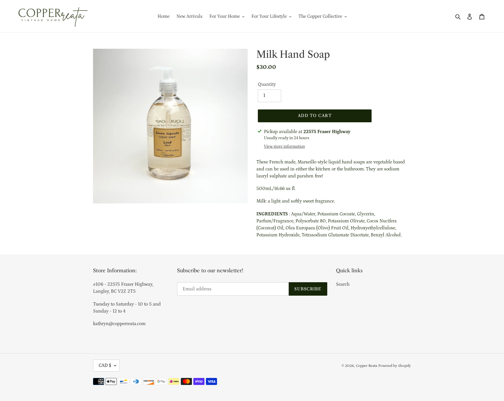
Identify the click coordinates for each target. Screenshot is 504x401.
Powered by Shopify (394, 366)
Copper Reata (366, 366)
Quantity (267, 84)
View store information (284, 146)
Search (342, 284)
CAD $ (105, 365)
